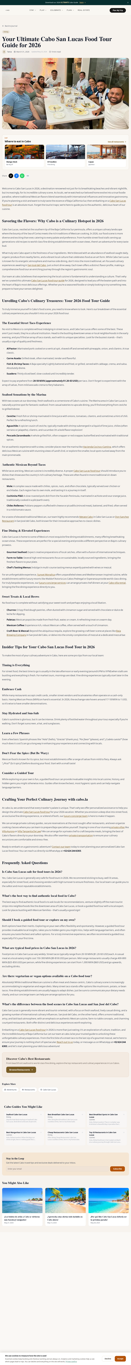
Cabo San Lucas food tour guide (47, 280)
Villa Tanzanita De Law (29, 831)
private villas (118, 827)
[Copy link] (27, 176)
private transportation (81, 835)
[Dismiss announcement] (127, 2)
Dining (6, 32)
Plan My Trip (118, 10)
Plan (69, 10)
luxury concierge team (76, 816)
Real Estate (84, 10)
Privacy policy (71, 1362)
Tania (9, 52)
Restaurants (30, 1090)
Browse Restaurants (19, 1069)
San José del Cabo (37, 265)
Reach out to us (65, 1042)
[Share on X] (11, 176)
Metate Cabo (86, 516)
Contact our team (61, 846)
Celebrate (55, 10)
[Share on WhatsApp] (22, 176)
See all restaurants (116, 142)
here (82, 2)
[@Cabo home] (7, 10)
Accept (120, 1359)
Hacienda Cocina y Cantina (97, 446)
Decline (108, 1359)
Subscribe (117, 1169)
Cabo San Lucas (49, 1090)
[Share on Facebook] (16, 176)
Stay (32, 10)
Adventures (12, 1090)
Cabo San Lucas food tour (87, 470)
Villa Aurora (8, 831)
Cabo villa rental (117, 582)
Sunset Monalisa (46, 574)
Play (42, 10)
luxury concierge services (52, 582)
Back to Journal (11, 26)
